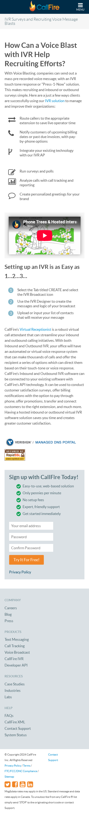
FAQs (9, 715)
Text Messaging (17, 639)
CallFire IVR (14, 659)
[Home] (44, 7)
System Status (16, 735)
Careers (11, 608)
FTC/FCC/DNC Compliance (21, 771)
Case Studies (15, 684)
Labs (8, 697)
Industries (13, 690)
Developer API (16, 665)
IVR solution (55, 101)
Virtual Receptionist (35, 329)
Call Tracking (15, 646)
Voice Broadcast (17, 652)
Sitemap (9, 776)
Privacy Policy (20, 572)
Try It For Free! (26, 560)
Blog (8, 614)
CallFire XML (15, 722)
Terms (26, 765)
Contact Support (18, 728)
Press (9, 621)
